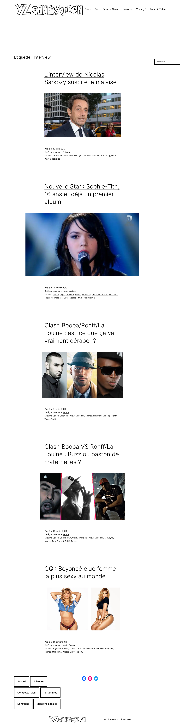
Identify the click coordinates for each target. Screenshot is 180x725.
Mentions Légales (47, 703)
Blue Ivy (65, 648)
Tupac (47, 419)
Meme (94, 294)
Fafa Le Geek (110, 9)
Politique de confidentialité (117, 719)
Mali (71, 155)
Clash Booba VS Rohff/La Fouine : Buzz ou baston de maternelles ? (81, 454)
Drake (81, 538)
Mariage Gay (80, 155)
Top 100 (79, 652)
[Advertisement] (90, 36)
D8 (67, 294)
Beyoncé (57, 648)
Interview (64, 155)
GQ (97, 648)
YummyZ (141, 9)
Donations (23, 703)
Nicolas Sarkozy (94, 155)
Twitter (54, 419)
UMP (113, 155)
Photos (65, 652)
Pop (97, 9)
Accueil (21, 681)
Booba (56, 415)
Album (56, 294)
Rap (109, 415)
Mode (65, 645)
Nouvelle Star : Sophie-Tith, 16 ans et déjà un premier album (82, 194)
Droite (56, 155)
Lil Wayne (108, 538)
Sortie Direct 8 (88, 298)
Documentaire (88, 648)
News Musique (69, 291)
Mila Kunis (56, 652)
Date (71, 294)
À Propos (38, 681)
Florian (78, 294)
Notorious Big (99, 415)
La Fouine (80, 415)
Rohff (114, 415)
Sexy (72, 652)
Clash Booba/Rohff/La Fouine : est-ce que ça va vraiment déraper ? (79, 333)
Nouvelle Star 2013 (59, 298)
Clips (62, 294)
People (66, 412)
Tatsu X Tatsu (158, 9)
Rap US (60, 541)
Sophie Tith (75, 298)
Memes (88, 415)
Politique (67, 152)
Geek (88, 9)
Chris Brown (65, 538)
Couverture (75, 648)
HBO (102, 648)
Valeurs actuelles (52, 159)
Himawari (127, 9)
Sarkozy (106, 155)
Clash (62, 415)
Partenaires (50, 692)
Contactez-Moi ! (26, 692)
